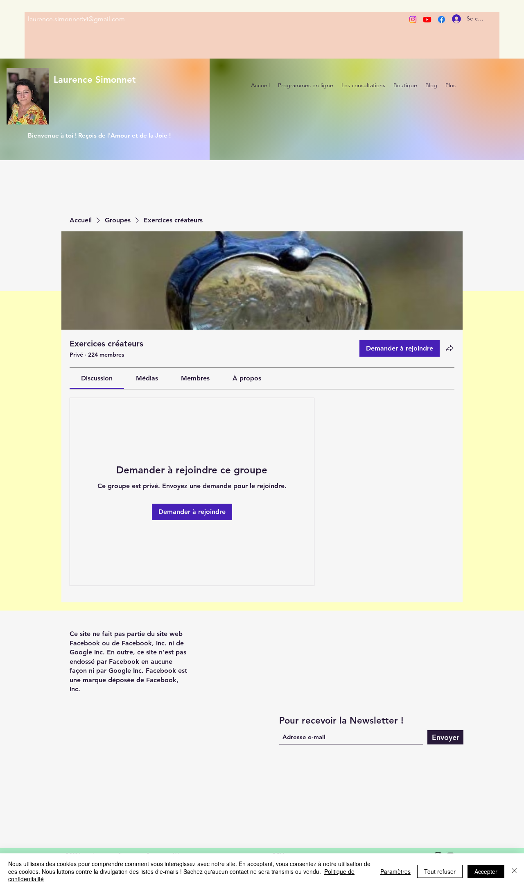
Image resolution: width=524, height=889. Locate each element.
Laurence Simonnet (95, 79)
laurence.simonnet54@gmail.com (76, 19)
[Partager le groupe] (449, 348)
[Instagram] (413, 19)
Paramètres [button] (395, 871)
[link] (97, 378)
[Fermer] (514, 871)
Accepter (485, 871)
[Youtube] (427, 19)
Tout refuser (440, 871)
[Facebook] (441, 19)
